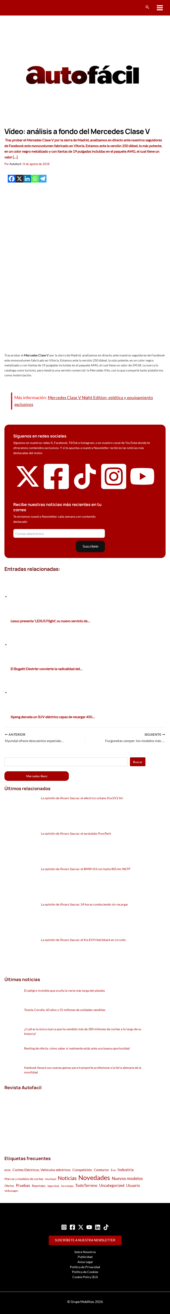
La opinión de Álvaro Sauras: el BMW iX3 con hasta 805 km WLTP (85, 869)
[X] (19, 179)
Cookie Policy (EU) (85, 1277)
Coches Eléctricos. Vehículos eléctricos (41, 1170)
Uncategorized (111, 1185)
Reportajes (39, 1186)
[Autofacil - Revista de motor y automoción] (21, 8)
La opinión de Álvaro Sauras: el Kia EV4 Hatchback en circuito (83, 940)
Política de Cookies (85, 1272)
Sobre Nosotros (85, 1252)
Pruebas (23, 1185)
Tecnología (67, 1185)
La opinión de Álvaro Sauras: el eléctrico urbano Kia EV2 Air (82, 798)
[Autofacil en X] (27, 488)
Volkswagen (11, 1190)
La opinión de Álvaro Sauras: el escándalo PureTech (76, 833)
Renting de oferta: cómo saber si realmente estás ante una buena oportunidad (77, 1048)
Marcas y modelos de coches (23, 1179)
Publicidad (85, 1257)
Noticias (67, 1178)
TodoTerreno (86, 1185)
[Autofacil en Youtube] (142, 486)
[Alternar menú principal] (160, 8)
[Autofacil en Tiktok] (85, 488)
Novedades (94, 1177)
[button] (147, 7)
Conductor (101, 1170)
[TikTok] (106, 1227)
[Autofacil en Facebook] (56, 490)
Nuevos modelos (127, 1178)
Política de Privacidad (85, 1267)
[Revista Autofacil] (37, 1118)
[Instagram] (64, 1227)
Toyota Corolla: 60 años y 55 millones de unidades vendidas (64, 1010)
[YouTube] (89, 1227)
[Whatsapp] (35, 179)
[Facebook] (11, 179)
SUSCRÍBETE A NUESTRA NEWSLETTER (85, 1240)
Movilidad (50, 1179)
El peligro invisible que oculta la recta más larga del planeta (64, 990)
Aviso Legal (85, 1262)
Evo (113, 1170)
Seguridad (53, 1186)
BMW (7, 1170)
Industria (125, 1169)
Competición (82, 1170)
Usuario (133, 1185)
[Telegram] (42, 179)
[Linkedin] (27, 179)
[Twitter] (81, 1227)
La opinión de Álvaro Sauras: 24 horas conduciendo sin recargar (84, 904)
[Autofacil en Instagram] (113, 490)
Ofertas (9, 1186)
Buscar (138, 762)
